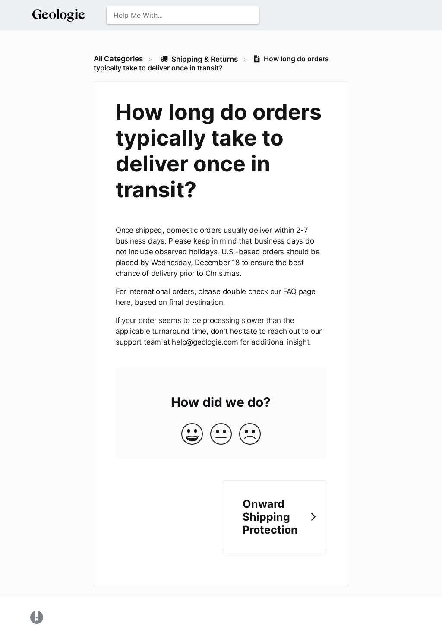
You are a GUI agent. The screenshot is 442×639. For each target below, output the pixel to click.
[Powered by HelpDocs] (36, 617)
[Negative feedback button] (250, 434)
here (123, 302)
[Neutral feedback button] (221, 434)
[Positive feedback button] (192, 434)
